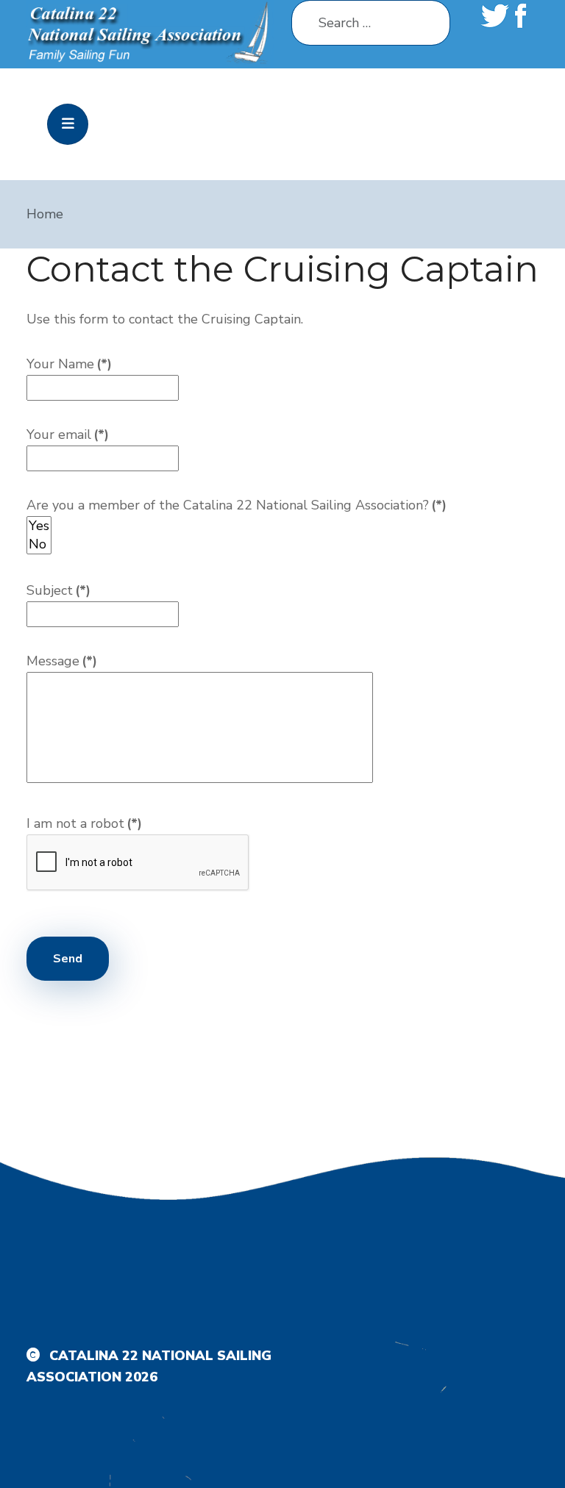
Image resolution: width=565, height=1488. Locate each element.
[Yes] (39, 526)
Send (67, 959)
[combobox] (370, 23)
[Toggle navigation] (67, 124)
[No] (39, 544)
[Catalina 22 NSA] (150, 33)
